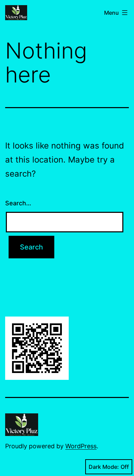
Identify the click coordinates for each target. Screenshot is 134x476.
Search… (18, 203)
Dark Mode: (104, 466)
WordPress (81, 446)
